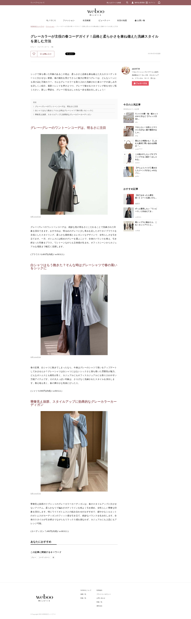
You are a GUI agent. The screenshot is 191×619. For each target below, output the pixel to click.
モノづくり (51, 20)
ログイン (152, 3)
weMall (137, 231)
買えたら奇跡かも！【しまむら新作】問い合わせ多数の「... (146, 143)
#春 (52, 47)
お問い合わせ (101, 598)
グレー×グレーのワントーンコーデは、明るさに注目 (56, 106)
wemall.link (37, 216)
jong (136, 136)
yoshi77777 (138, 149)
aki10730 (136, 69)
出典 (32, 216)
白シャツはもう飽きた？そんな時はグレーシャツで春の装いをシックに (64, 110)
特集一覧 (83, 598)
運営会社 (99, 606)
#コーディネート (43, 47)
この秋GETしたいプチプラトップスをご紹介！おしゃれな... (146, 156)
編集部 (137, 204)
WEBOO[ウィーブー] (37, 26)
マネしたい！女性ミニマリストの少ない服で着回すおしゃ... (146, 129)
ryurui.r (137, 163)
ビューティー (104, 20)
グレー (33, 557)
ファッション (69, 20)
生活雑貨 (87, 20)
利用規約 (99, 590)
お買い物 (141, 20)
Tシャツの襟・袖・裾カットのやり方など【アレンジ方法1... (146, 116)
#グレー (33, 47)
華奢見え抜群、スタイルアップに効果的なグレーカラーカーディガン (63, 115)
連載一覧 (83, 594)
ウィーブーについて (38, 3)
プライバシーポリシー (104, 594)
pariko (137, 176)
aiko (136, 122)
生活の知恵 (122, 20)
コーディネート (44, 557)
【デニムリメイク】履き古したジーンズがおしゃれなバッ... (146, 170)
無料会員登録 (140, 3)
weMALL (138, 217)
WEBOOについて (85, 590)
